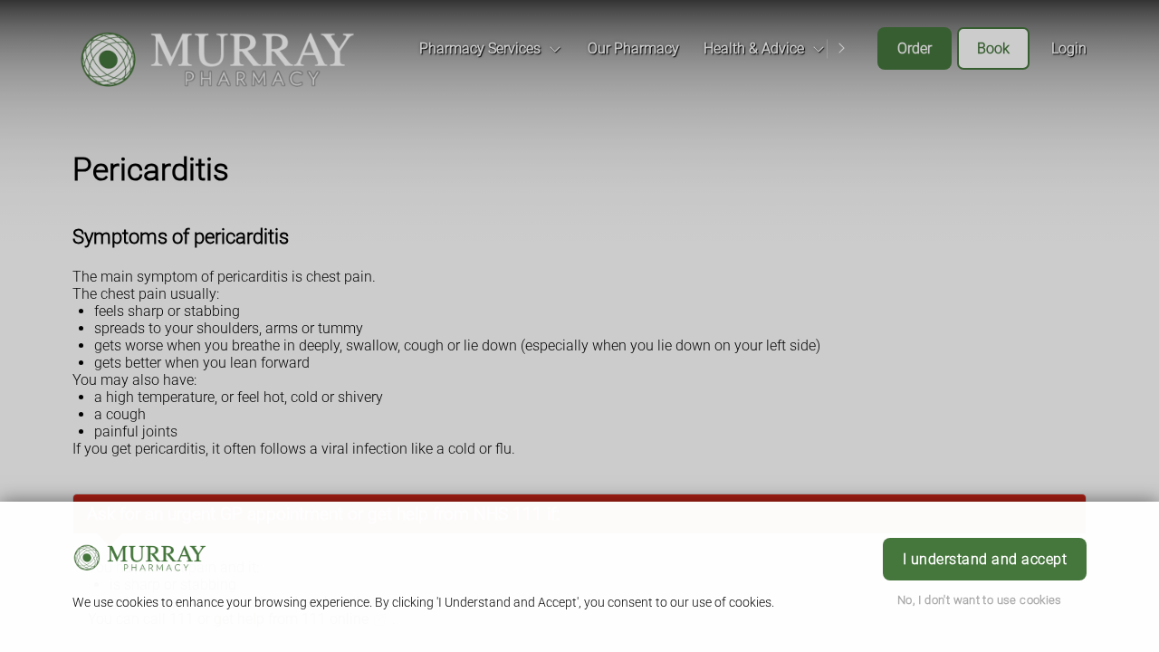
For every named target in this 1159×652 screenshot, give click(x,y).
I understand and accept (985, 559)
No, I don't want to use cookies (979, 600)
